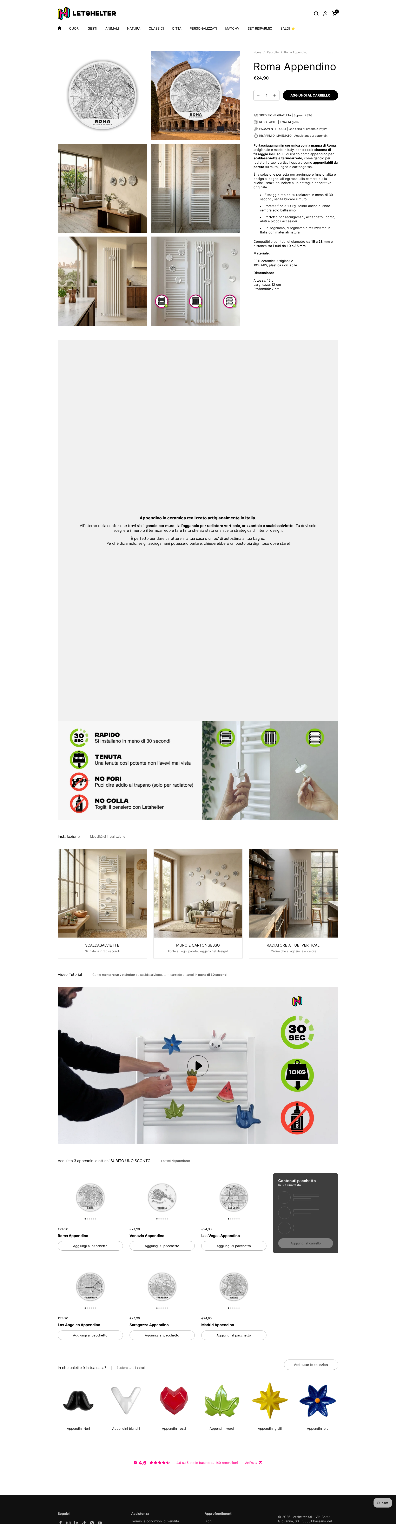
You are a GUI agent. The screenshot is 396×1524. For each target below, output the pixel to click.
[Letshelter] (87, 13)
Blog (208, 1521)
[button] (316, 13)
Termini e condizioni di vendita (155, 1521)
